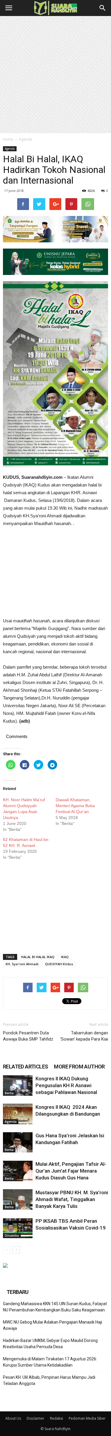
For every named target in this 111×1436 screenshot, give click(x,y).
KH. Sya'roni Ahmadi (22, 964)
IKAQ (65, 957)
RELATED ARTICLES (25, 1066)
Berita (9, 1093)
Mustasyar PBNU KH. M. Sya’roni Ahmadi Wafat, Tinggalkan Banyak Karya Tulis (72, 1199)
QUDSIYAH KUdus (59, 964)
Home (8, 139)
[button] (102, 8)
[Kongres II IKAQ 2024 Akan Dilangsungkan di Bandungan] (18, 1114)
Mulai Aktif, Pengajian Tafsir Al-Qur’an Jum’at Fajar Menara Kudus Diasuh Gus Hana (71, 1171)
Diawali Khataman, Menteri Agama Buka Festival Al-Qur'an (75, 805)
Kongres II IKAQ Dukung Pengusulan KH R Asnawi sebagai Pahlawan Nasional (66, 1085)
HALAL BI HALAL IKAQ (37, 957)
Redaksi (56, 1418)
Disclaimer (35, 1418)
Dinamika (12, 1235)
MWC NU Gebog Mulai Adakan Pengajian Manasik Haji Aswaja (52, 1325)
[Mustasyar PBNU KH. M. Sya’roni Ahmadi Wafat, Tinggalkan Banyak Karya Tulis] (18, 1199)
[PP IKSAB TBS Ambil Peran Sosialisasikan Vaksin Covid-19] (18, 1228)
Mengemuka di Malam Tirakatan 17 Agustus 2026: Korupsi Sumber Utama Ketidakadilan (50, 1362)
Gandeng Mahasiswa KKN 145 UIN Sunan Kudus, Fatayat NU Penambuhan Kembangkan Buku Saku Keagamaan (55, 1306)
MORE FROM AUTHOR (79, 1066)
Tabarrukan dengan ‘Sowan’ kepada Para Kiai (84, 1036)
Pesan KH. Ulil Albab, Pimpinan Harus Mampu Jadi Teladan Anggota (49, 1380)
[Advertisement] (55, 74)
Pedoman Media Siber (87, 1418)
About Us (13, 1418)
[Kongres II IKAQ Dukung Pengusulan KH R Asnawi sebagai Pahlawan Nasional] (18, 1085)
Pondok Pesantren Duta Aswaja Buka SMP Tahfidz (28, 1036)
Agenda (25, 139)
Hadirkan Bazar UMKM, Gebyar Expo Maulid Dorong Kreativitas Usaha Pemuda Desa (50, 1343)
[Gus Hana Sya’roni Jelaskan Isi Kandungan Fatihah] (18, 1142)
